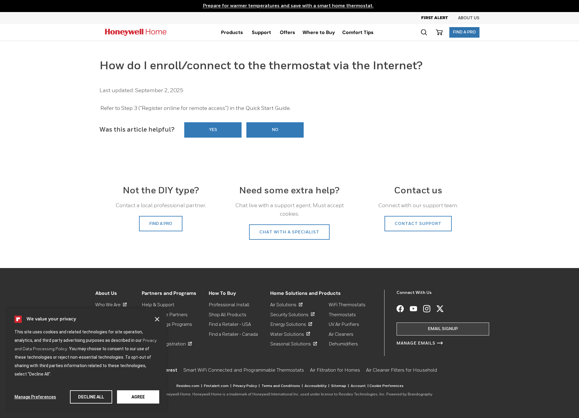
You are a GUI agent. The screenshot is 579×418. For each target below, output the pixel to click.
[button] (157, 319)
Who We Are (111, 305)
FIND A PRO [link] (160, 224)
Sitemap (340, 386)
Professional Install (229, 305)
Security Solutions (292, 314)
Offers (287, 32)
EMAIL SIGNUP (443, 329)
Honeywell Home (176, 394)
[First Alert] (439, 18)
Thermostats (342, 314)
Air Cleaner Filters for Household (401, 370)
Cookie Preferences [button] (386, 386)
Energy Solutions (291, 324)
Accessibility (317, 386)
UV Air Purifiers (344, 324)
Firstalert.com (217, 386)
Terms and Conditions (282, 386)
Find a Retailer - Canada (233, 334)
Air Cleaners (341, 334)
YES (213, 130)
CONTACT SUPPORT (418, 224)
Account (359, 386)
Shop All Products (227, 314)
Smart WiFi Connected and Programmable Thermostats (243, 370)
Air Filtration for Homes (335, 370)
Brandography (420, 394)
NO (275, 130)
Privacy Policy (246, 386)
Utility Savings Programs (167, 324)
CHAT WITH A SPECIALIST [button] (289, 232)
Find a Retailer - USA (230, 324)
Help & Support (158, 305)
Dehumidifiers (343, 344)
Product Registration (167, 344)
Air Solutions (286, 305)
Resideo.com (189, 386)
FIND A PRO (464, 32)
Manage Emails (416, 343)
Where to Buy (318, 32)
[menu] (232, 32)
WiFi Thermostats (347, 305)
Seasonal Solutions (293, 344)
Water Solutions (290, 334)
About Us (468, 18)
